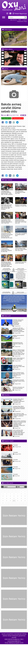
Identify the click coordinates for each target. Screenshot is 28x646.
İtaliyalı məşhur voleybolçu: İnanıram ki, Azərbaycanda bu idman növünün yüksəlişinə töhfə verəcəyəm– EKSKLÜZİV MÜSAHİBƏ (19, 423)
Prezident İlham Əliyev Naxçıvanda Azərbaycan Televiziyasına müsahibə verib (19, 408)
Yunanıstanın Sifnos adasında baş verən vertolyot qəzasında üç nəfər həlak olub (6, 221)
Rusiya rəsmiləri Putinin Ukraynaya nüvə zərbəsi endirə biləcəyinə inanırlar (18, 374)
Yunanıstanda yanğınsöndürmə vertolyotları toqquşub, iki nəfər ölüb (6, 250)
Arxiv (25, 19)
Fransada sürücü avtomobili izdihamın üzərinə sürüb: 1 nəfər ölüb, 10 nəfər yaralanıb (6, 193)
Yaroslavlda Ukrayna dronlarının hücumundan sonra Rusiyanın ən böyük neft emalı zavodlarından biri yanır (7, 235)
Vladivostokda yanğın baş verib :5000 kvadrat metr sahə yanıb (21, 249)
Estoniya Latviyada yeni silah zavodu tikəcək (18, 388)
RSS (22, 639)
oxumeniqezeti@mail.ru (14, 641)
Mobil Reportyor (21, 13)
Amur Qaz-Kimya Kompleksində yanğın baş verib (20, 192)
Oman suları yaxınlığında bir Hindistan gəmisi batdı (21, 234)
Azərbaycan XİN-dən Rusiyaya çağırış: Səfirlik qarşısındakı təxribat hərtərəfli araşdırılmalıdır (18, 330)
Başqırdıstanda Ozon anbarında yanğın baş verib (18, 343)
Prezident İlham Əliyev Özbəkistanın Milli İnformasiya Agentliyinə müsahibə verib (18, 401)
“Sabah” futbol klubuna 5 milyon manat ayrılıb (18, 359)
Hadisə (5, 115)
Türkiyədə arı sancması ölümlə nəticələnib (20, 262)
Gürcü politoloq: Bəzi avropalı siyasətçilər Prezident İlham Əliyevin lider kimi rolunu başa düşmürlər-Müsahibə (19, 432)
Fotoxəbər (15, 445)
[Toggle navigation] (3, 17)
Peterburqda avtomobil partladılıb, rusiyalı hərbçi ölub (19, 381)
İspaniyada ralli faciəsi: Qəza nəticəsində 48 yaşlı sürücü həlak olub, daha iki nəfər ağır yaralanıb (6, 207)
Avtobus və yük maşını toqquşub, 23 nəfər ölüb (21, 205)
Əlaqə (25, 21)
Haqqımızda (20, 21)
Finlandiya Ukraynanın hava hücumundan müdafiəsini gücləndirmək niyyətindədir (18, 322)
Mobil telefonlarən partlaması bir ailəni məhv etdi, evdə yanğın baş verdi (20, 221)
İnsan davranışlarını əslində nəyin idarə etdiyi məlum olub (19, 366)
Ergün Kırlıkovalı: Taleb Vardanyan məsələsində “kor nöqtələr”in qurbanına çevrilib (20, 415)
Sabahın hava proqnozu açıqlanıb (18, 336)
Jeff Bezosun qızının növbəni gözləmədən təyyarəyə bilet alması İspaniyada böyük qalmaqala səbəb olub (6, 264)
